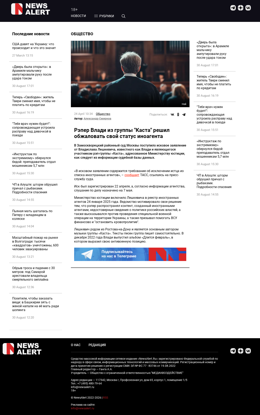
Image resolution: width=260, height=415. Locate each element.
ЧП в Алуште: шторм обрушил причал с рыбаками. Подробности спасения (34, 188)
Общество (103, 114)
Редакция (97, 345)
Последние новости (30, 33)
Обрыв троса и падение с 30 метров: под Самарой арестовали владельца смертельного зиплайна (33, 273)
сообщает (132, 175)
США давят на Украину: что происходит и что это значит (34, 46)
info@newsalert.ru (82, 408)
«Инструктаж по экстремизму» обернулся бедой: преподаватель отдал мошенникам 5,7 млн (34, 160)
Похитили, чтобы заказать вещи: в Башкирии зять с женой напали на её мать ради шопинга (35, 304)
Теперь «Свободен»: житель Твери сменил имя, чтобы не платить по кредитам (33, 101)
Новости (78, 16)
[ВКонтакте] (172, 114)
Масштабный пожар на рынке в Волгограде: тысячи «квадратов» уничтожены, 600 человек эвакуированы (35, 243)
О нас (75, 345)
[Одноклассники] (178, 114)
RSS (105, 397)
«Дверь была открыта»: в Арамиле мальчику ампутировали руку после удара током (32, 72)
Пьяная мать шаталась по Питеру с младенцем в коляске (32, 215)
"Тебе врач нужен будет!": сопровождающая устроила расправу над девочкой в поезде (33, 129)
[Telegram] (183, 114)
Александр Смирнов (97, 118)
